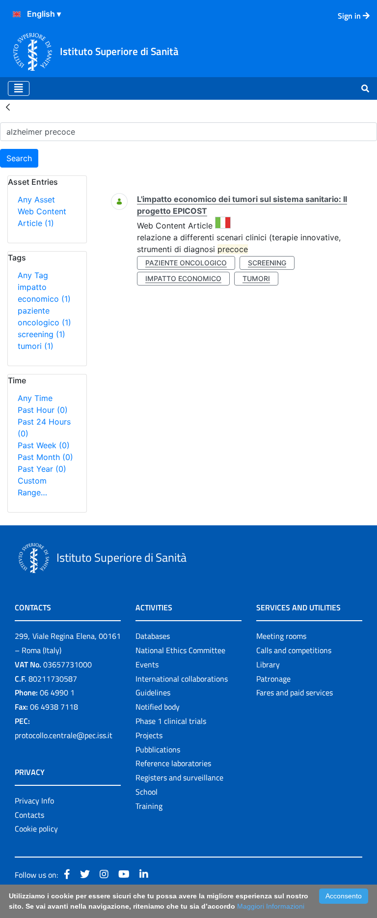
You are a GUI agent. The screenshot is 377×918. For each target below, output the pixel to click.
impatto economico (183, 278)
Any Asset (36, 199)
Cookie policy (36, 828)
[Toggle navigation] (18, 88)
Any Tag (33, 275)
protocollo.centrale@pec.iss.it (63, 735)
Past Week (44, 445)
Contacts (29, 815)
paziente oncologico (186, 262)
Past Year (42, 469)
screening (41, 334)
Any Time (35, 398)
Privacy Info (34, 800)
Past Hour (43, 410)
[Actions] (16, 14)
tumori (36, 346)
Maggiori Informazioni (270, 906)
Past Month (45, 457)
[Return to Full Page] (8, 107)
